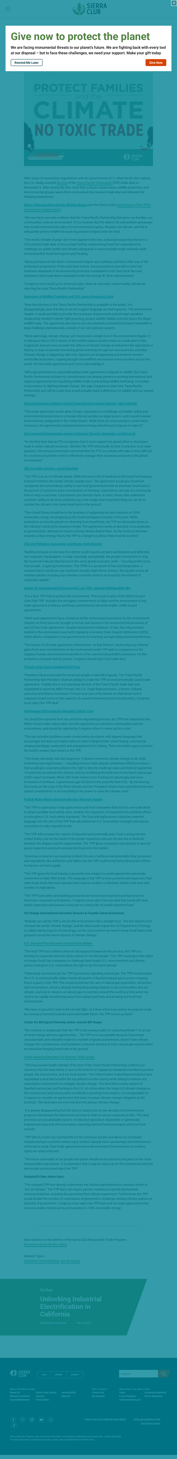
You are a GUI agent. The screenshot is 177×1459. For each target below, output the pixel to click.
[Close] (174, 3)
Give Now (155, 62)
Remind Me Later (27, 62)
